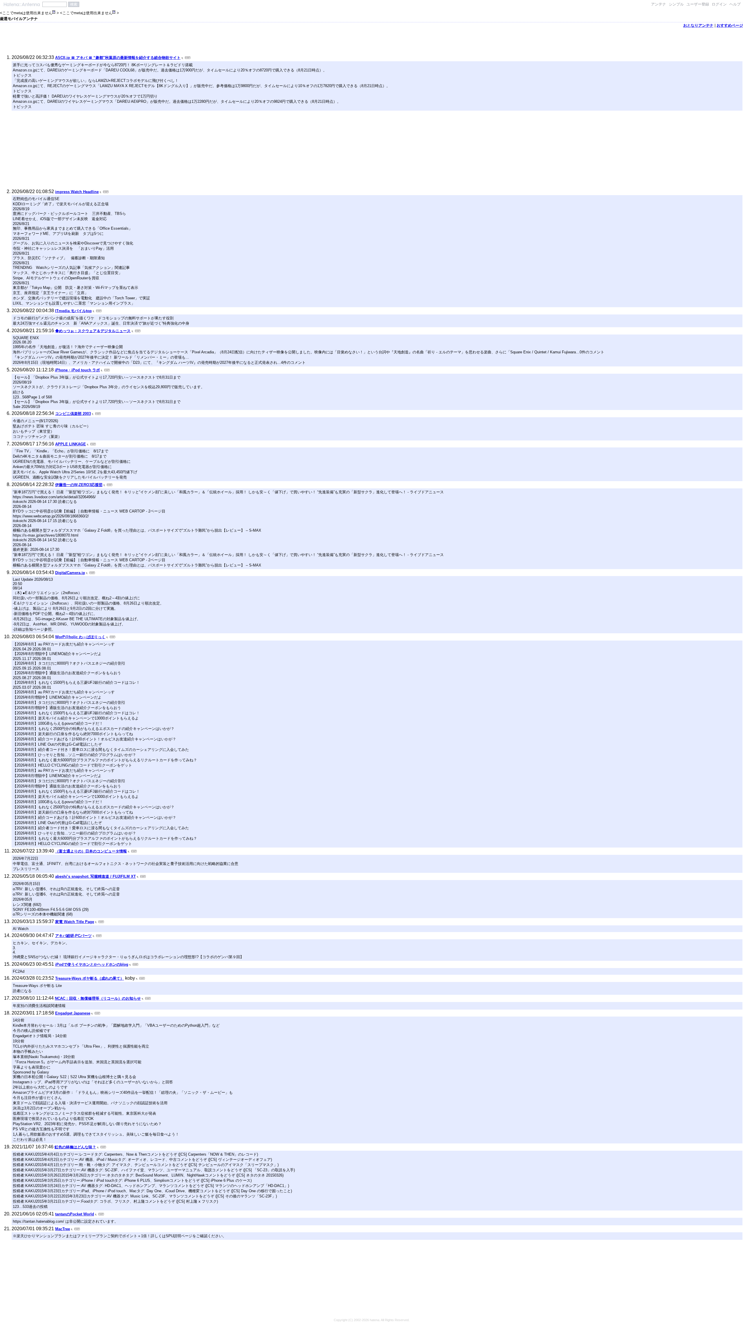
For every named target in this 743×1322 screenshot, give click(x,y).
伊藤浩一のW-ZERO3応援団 (78, 485)
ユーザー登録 (697, 4)
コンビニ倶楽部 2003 (73, 413)
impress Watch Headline (77, 192)
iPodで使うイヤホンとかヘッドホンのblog (91, 964)
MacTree (62, 1229)
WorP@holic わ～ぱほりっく (80, 637)
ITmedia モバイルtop (73, 311)
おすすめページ (730, 25)
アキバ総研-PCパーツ (73, 936)
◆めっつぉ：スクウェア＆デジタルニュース (93, 331)
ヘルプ (735, 4)
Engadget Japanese (72, 1013)
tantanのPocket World (74, 1214)
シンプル (676, 4)
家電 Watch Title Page (74, 922)
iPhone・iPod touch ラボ (77, 370)
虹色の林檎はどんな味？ (75, 1147)
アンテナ (658, 4)
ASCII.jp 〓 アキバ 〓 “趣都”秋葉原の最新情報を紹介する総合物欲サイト (118, 57)
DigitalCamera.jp (70, 573)
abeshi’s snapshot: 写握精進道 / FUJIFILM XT (95, 876)
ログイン (719, 4)
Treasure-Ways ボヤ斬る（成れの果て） (89, 978)
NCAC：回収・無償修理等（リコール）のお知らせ (98, 998)
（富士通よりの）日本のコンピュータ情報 (91, 851)
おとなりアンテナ (698, 25)
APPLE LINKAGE (70, 444)
